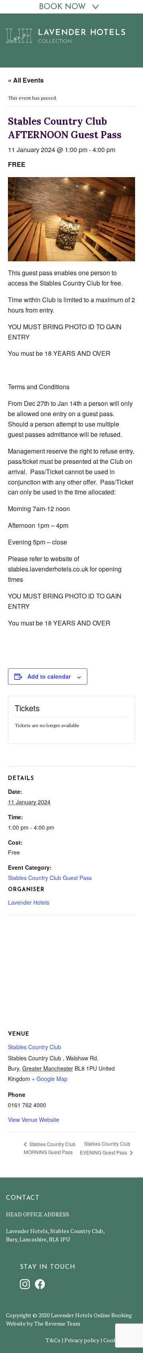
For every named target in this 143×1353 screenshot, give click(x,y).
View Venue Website (33, 1119)
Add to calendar (49, 676)
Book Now (62, 7)
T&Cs (53, 1340)
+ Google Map (50, 1079)
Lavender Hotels (28, 902)
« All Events (26, 80)
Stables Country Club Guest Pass (50, 878)
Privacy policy (81, 1340)
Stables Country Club (34, 1047)
